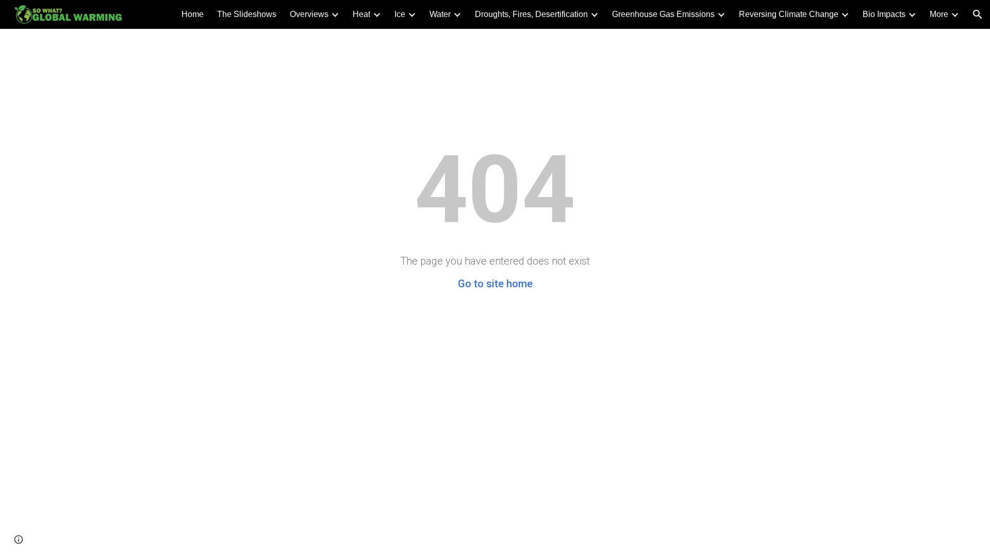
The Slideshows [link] (246, 14)
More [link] (939, 14)
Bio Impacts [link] (884, 14)
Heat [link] (361, 14)
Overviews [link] (309, 14)
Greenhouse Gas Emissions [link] (663, 14)
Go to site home (495, 283)
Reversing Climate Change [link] (788, 14)
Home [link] (193, 14)
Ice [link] (399, 14)
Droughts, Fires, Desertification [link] (531, 14)
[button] (977, 14)
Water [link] (440, 14)
